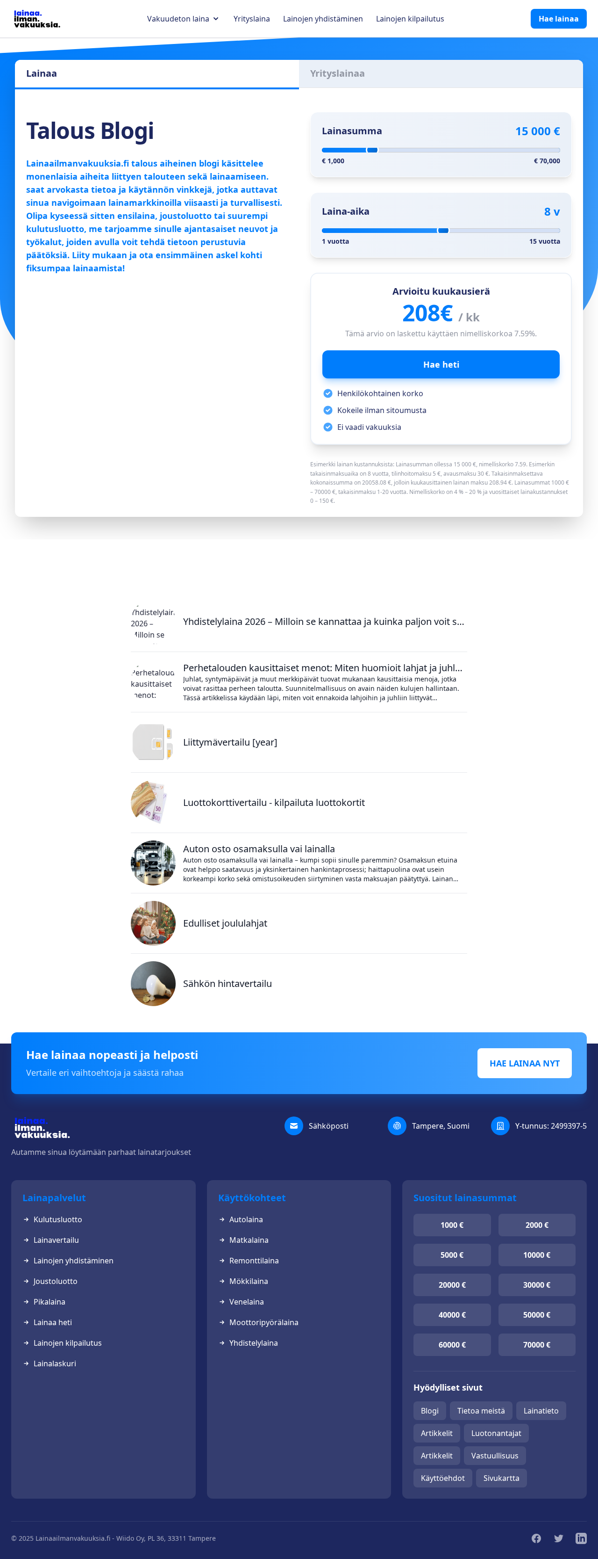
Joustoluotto (56, 1281)
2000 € (537, 1225)
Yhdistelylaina (253, 1343)
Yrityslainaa (337, 73)
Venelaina (246, 1302)
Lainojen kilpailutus (410, 19)
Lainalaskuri (55, 1363)
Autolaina (246, 1219)
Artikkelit (437, 1433)
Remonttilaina (254, 1260)
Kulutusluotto (58, 1219)
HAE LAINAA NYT (525, 1063)
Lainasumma (352, 130)
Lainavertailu (56, 1240)
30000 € (536, 1285)
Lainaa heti (53, 1322)
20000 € (452, 1285)
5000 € (452, 1255)
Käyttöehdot (443, 1478)
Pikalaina (49, 1302)
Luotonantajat (496, 1433)
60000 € (452, 1345)
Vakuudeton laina (178, 19)
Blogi (430, 1411)
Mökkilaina (248, 1281)
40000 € (452, 1315)
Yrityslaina (252, 19)
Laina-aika (346, 211)
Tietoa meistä (481, 1411)
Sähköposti (329, 1126)
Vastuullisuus (495, 1455)
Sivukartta (502, 1478)
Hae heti (441, 364)
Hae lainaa (559, 19)
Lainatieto (541, 1411)
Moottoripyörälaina (264, 1322)
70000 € (536, 1345)
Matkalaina (249, 1240)
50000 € (536, 1315)
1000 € (452, 1225)
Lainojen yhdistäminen (323, 19)
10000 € (536, 1255)
